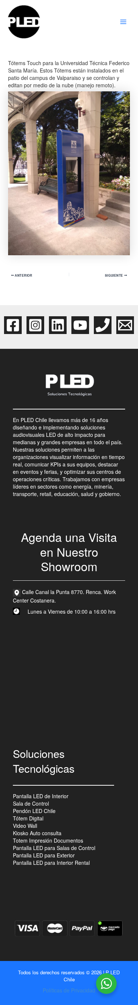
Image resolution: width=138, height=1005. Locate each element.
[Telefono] (103, 325)
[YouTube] (80, 325)
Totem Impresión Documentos (48, 840)
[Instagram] (35, 325)
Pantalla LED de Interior (40, 796)
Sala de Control (31, 803)
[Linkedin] (58, 325)
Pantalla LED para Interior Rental (51, 862)
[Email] (125, 325)
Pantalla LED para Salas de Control (54, 847)
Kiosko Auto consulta (37, 833)
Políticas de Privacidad (69, 990)
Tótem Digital (28, 818)
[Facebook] (13, 325)
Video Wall (25, 825)
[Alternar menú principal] (123, 22)
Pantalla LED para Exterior (44, 855)
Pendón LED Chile (34, 811)
